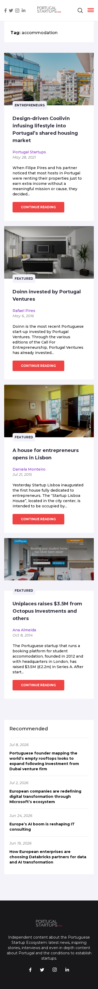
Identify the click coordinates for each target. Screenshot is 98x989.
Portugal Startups (29, 152)
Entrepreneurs (30, 105)
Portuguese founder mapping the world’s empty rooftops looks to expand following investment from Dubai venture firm (44, 761)
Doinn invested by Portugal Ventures (47, 295)
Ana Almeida (24, 630)
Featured (24, 278)
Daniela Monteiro (29, 469)
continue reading (38, 207)
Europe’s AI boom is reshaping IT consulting (42, 827)
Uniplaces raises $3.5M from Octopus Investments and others (47, 611)
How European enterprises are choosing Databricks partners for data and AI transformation (47, 857)
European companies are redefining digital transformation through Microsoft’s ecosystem (45, 796)
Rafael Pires (24, 310)
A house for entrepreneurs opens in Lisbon (46, 454)
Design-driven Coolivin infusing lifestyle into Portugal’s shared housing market (45, 129)
